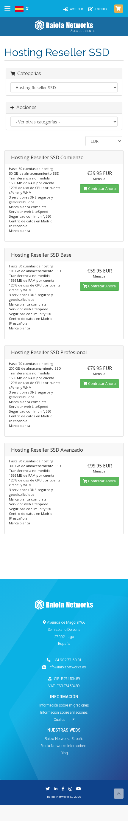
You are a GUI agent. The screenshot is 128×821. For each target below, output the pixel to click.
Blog (64, 753)
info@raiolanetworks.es (67, 667)
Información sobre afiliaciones (64, 712)
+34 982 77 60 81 (67, 660)
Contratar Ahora (101, 188)
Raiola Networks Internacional (64, 745)
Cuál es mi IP (64, 719)
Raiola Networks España (64, 738)
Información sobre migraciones (64, 705)
